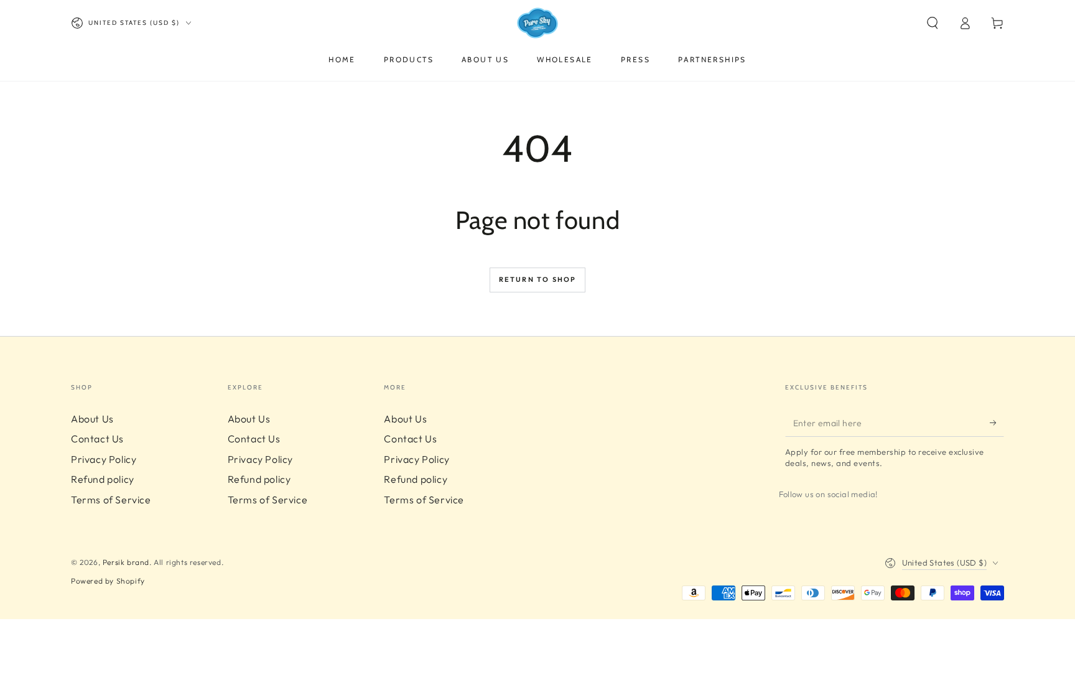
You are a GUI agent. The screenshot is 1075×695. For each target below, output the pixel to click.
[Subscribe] (997, 422)
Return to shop (538, 279)
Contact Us (97, 438)
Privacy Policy (103, 459)
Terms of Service (111, 499)
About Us (92, 419)
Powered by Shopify (108, 580)
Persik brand (126, 562)
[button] (932, 23)
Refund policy (102, 479)
